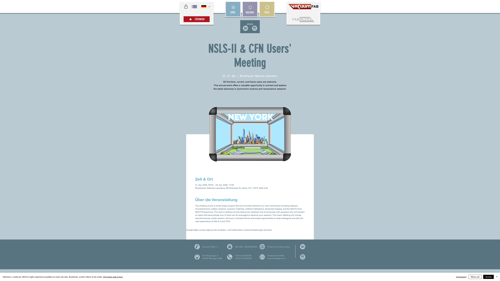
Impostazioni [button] (461, 277)
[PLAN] (185, 6)
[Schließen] (496, 277)
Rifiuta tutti (475, 277)
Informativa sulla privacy (113, 277)
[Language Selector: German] (205, 7)
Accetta (488, 277)
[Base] (197, 13)
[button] (194, 6)
